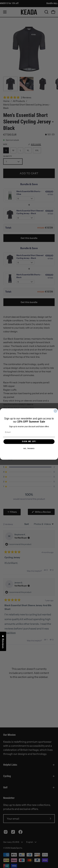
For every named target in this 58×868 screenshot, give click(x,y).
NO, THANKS (29, 448)
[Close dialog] (55, 411)
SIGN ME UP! (29, 442)
